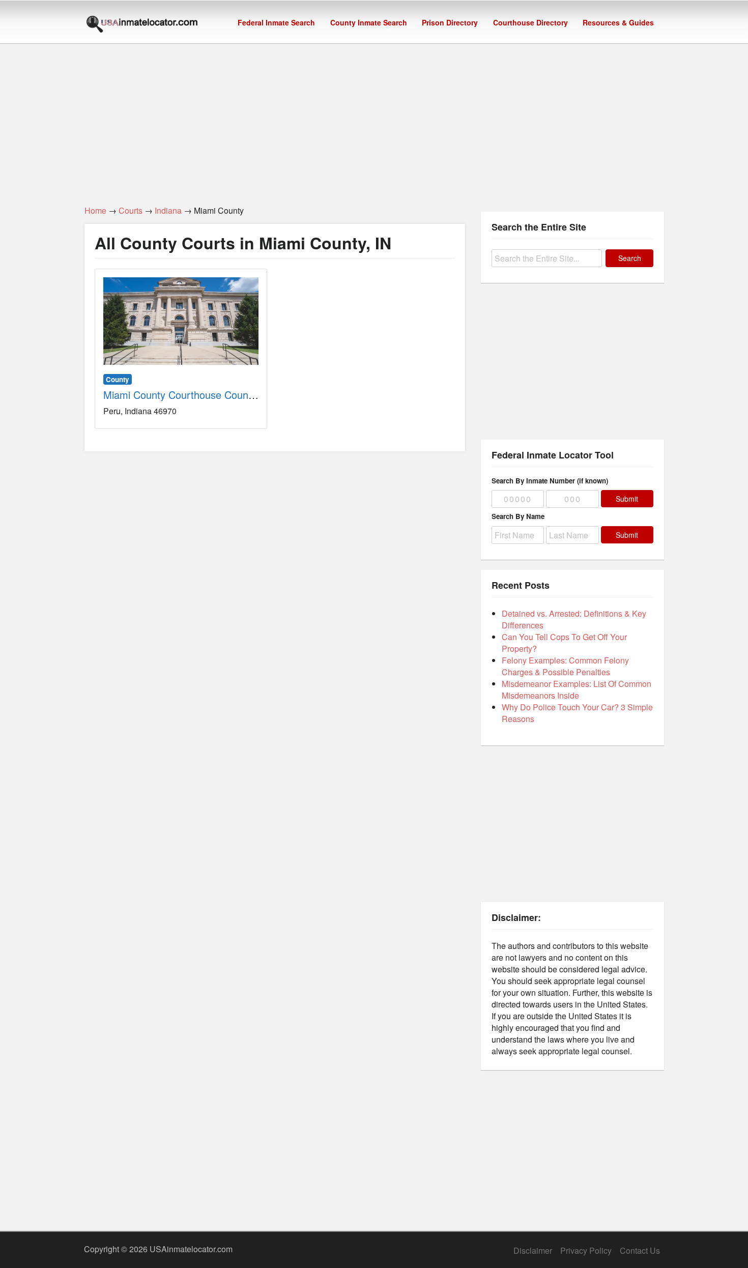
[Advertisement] (374, 118)
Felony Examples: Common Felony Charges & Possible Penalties (565, 666)
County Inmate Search (368, 22)
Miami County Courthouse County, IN (187, 394)
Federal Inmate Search (276, 22)
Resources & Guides (618, 22)
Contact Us (640, 1250)
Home (95, 210)
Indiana (168, 210)
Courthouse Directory (530, 22)
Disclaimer (532, 1250)
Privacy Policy (586, 1250)
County (117, 379)
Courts (130, 210)
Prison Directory (450, 22)
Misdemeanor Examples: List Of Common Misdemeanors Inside (576, 689)
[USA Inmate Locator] (142, 25)
